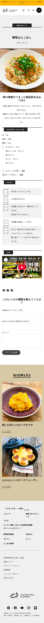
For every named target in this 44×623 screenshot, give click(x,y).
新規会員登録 (9, 534)
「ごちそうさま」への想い (14, 508)
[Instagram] (28, 607)
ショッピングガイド (11, 574)
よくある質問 (9, 543)
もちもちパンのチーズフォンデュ (20, 480)
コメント (5, 332)
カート (28, 539)
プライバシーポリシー (12, 565)
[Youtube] (22, 607)
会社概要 (29, 525)
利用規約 (7, 570)
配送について (9, 562)
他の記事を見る (22, 375)
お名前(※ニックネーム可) (12, 310)
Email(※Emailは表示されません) (16, 321)
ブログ (6, 520)
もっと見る (6, 431)
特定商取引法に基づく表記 (14, 557)
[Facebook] (15, 607)
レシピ (26, 510)
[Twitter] (8, 607)
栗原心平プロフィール (32, 515)
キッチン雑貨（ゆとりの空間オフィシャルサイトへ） (15, 526)
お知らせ (29, 534)
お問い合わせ (9, 578)
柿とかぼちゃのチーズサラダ (17, 425)
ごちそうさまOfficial (14, 613)
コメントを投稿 (11, 352)
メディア (7, 514)
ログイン (7, 539)
